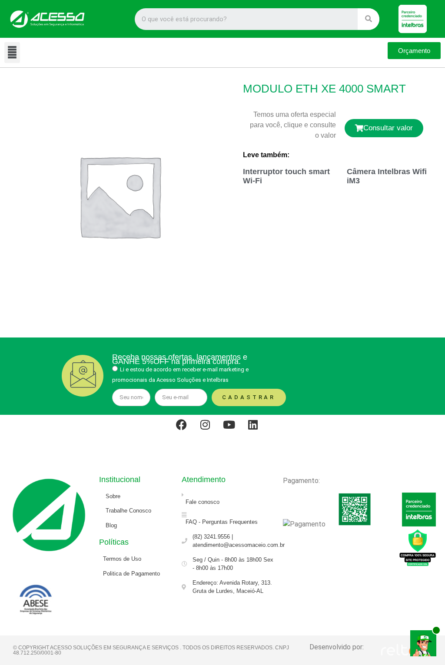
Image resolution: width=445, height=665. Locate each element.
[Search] (368, 19)
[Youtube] (235, 430)
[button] (12, 52)
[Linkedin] (258, 430)
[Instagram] (211, 430)
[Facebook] (187, 430)
